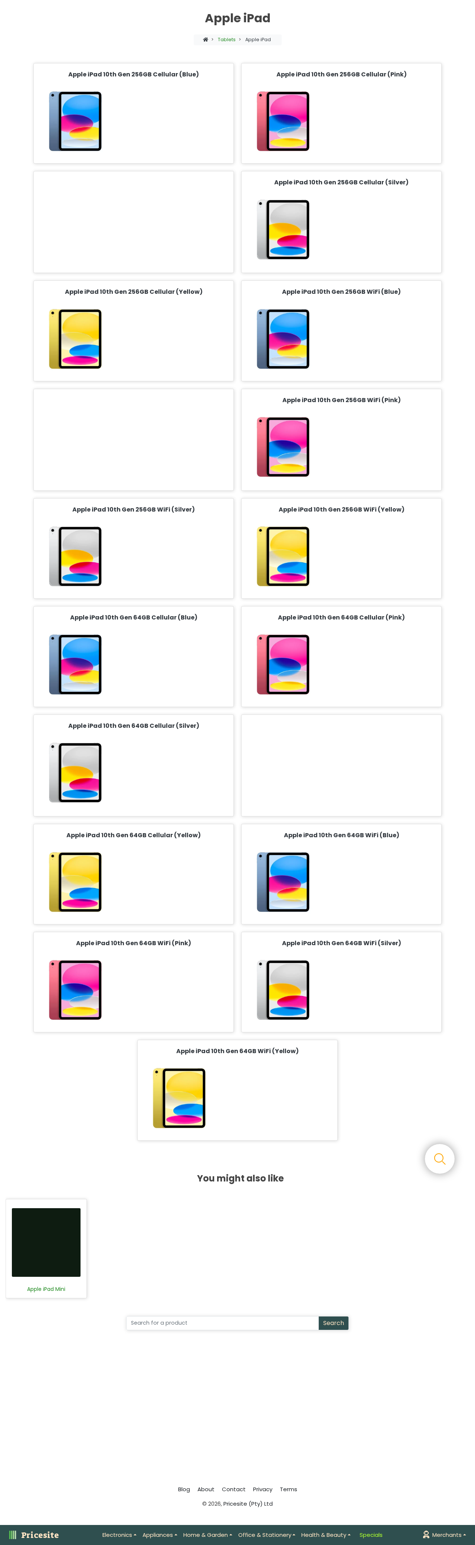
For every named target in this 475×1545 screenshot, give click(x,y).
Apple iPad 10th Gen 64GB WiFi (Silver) (341, 943)
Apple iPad (258, 39)
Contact (234, 1489)
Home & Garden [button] (205, 1535)
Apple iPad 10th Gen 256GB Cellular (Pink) (341, 74)
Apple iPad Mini (46, 1289)
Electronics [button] (117, 1535)
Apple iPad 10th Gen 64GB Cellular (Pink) (341, 617)
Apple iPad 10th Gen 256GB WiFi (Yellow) (341, 509)
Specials (371, 1535)
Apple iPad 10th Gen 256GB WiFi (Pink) (341, 400)
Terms (288, 1489)
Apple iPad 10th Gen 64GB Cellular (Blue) (133, 617)
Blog (184, 1489)
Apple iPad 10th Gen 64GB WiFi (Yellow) (237, 1051)
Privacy (262, 1489)
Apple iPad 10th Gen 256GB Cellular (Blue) (133, 74)
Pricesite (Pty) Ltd (248, 1504)
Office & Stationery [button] (264, 1535)
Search (333, 1323)
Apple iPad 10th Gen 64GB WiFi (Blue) (341, 835)
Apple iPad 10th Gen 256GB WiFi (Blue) (341, 291)
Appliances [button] (157, 1535)
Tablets (227, 39)
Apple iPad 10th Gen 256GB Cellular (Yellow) (134, 291)
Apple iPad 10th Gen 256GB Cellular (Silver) (341, 182)
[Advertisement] (132, 222)
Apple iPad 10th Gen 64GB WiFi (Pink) (133, 943)
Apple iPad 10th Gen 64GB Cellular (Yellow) (133, 835)
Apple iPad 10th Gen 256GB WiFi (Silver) (133, 509)
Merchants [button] (447, 1535)
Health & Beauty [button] (323, 1535)
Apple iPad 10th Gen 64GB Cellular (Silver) (133, 725)
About (205, 1489)
